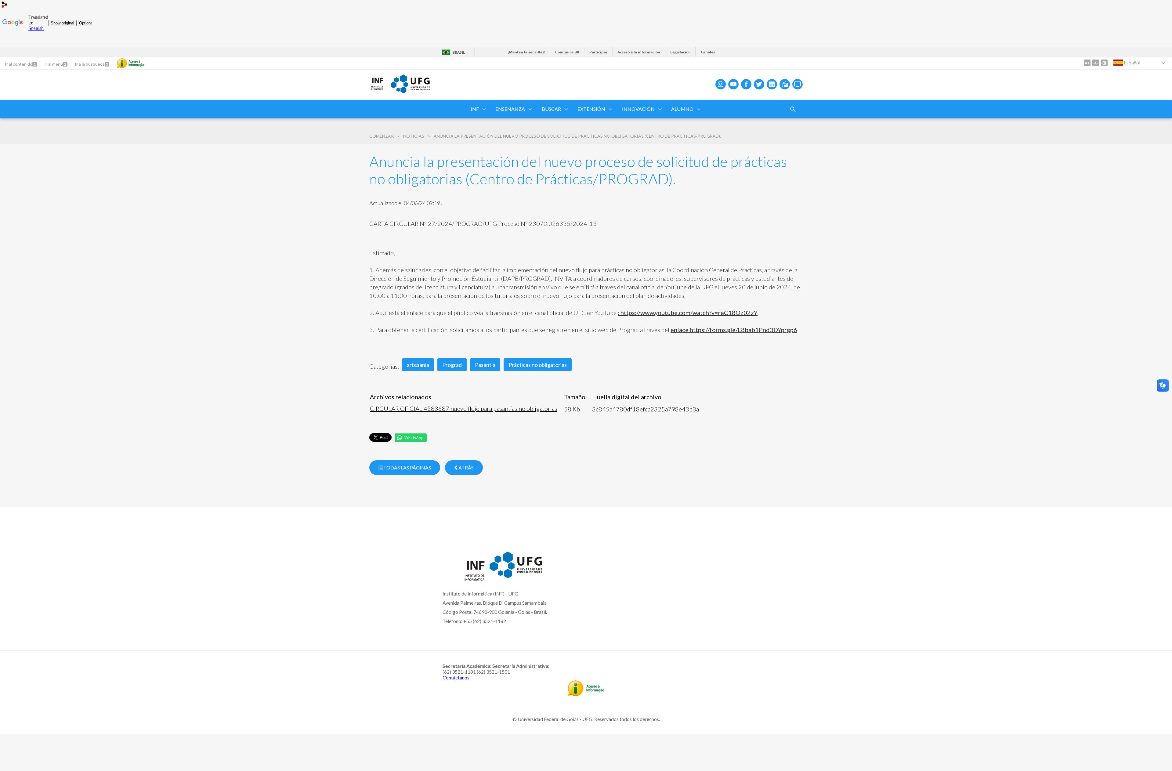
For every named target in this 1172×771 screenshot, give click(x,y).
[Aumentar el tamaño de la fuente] (1087, 63)
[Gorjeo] (759, 84)
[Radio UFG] (785, 84)
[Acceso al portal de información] (586, 694)
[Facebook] (746, 84)
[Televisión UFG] (797, 84)
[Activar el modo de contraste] (1104, 63)
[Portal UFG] (410, 91)
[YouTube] (733, 84)
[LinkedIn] (772, 84)
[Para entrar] (4, 5)
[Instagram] (720, 84)
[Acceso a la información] (130, 63)
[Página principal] (377, 88)
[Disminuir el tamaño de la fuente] (1095, 63)
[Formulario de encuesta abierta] (793, 109)
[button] (475, 109)
